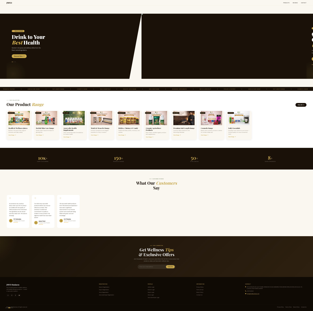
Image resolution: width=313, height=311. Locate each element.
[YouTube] (19, 295)
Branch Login (151, 289)
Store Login (151, 295)
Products (286, 3)
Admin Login (151, 287)
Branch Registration (104, 287)
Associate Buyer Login (153, 297)
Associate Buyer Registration (106, 295)
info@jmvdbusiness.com (253, 293)
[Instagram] (11, 295)
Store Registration (103, 292)
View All (300, 105)
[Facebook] (15, 295)
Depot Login (151, 292)
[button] (9, 307)
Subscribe (170, 266)
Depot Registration (104, 289)
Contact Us (199, 295)
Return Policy (199, 292)
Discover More (18, 56)
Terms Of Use (199, 289)
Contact (303, 3)
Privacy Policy (199, 287)
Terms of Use (288, 307)
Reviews (295, 3)
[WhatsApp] (8, 295)
